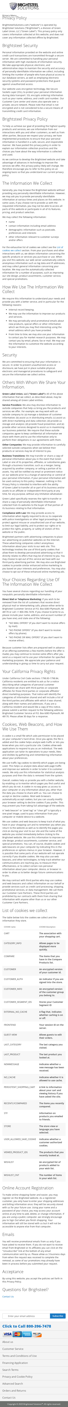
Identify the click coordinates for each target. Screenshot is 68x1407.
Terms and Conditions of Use (19, 1356)
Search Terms (10, 1370)
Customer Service (12, 1349)
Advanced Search (12, 1383)
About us (7, 1342)
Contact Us (8, 1296)
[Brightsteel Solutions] (24, 6)
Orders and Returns (14, 1390)
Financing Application (15, 1363)
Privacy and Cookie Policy (17, 1376)
